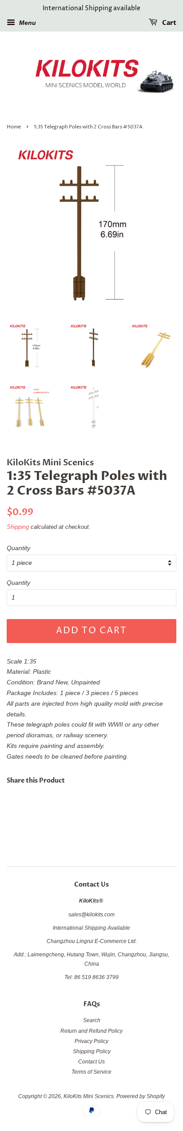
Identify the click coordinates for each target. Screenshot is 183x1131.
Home (14, 127)
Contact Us (91, 1062)
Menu (26, 22)
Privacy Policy (91, 1041)
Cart (168, 23)
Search (91, 1020)
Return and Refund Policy (91, 1031)
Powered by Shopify (140, 1096)
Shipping (18, 527)
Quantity (18, 548)
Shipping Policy (92, 1051)
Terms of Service (91, 1072)
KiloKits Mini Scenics (89, 1096)
